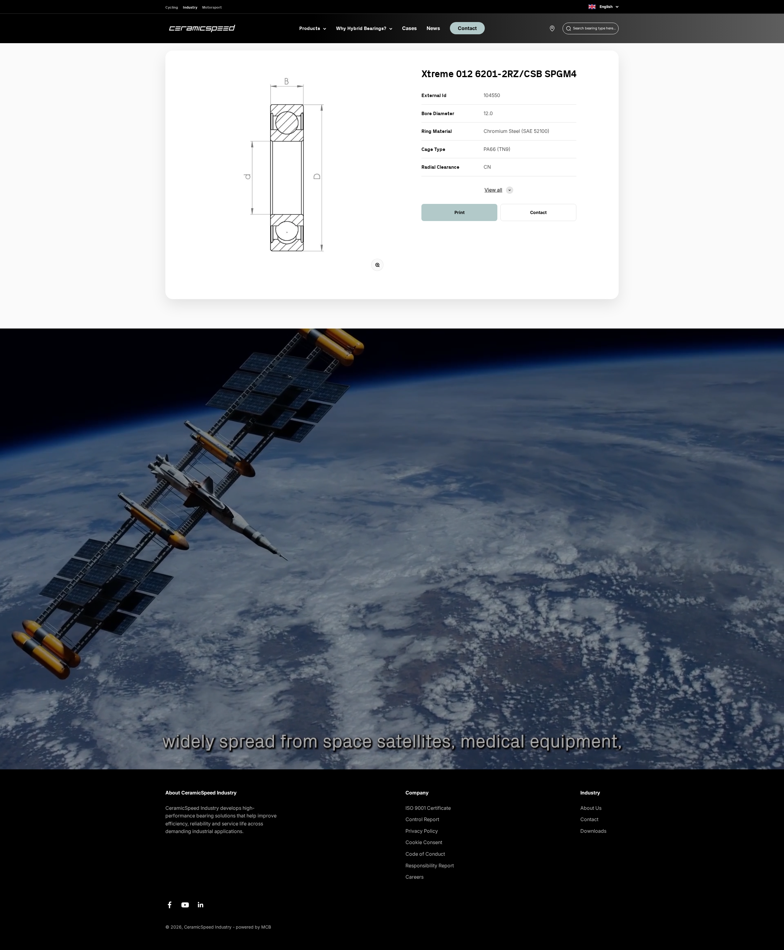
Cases (409, 28)
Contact (467, 28)
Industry (190, 7)
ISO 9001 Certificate (428, 808)
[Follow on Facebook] (169, 905)
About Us (590, 808)
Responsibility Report (429, 865)
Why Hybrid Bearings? (361, 28)
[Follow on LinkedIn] (201, 905)
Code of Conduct (425, 854)
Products (309, 28)
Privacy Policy (421, 831)
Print (459, 212)
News (433, 28)
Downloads (593, 831)
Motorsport (212, 7)
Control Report (422, 819)
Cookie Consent (423, 842)
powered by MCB (253, 926)
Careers (414, 877)
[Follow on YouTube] (185, 905)
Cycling (171, 7)
